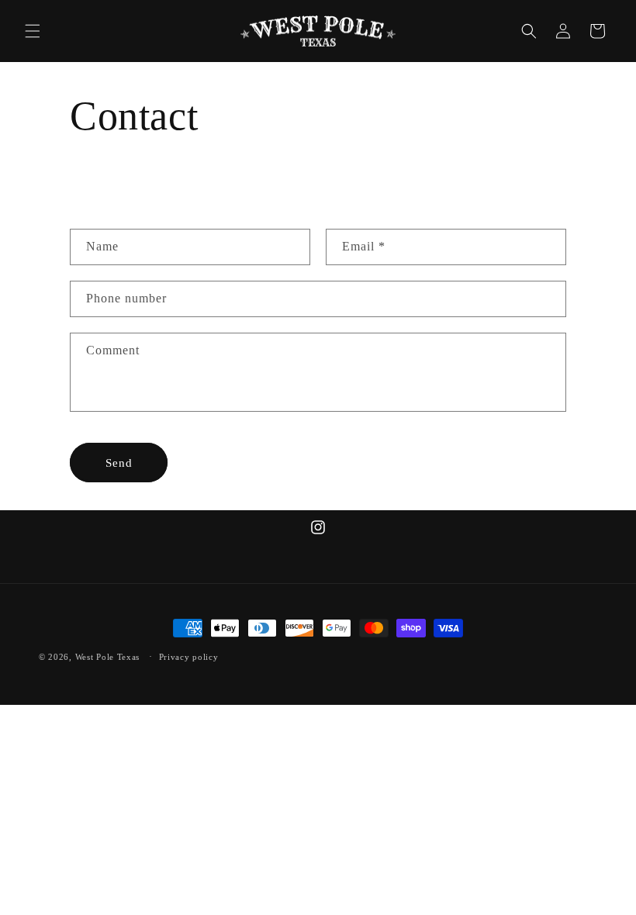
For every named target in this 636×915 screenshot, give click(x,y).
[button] (33, 31)
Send (119, 463)
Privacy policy (189, 656)
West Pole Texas (107, 656)
